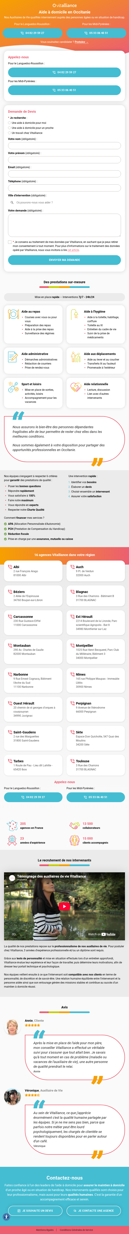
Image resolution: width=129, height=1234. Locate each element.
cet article (73, 250)
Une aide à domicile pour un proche (32, 128)
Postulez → (82, 42)
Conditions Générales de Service (76, 1230)
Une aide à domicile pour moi (29, 122)
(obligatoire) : (22, 139)
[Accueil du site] (64, 5)
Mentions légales (45, 1230)
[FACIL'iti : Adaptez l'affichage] (6, 1217)
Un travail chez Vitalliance (27, 133)
